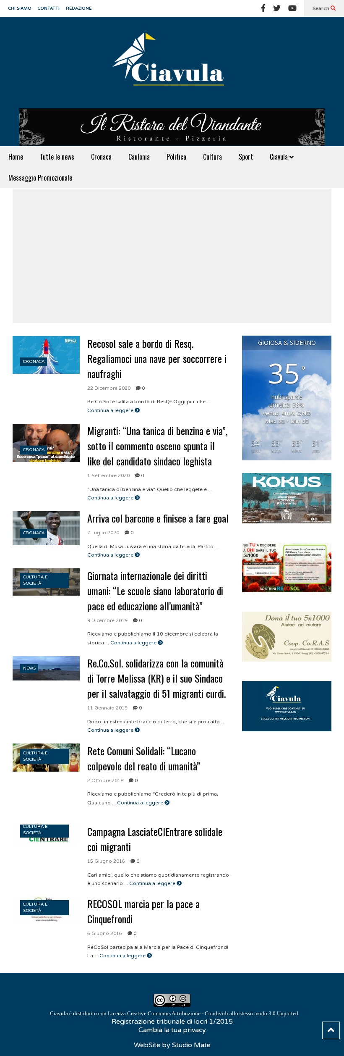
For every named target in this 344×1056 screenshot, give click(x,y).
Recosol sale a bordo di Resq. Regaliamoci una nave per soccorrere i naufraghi (157, 358)
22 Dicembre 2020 (108, 388)
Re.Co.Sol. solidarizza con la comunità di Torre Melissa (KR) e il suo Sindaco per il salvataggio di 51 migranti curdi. (156, 678)
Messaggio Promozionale (40, 178)
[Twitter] (277, 8)
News (29, 668)
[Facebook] (263, 8)
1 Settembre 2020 (108, 475)
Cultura (212, 157)
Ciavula (279, 157)
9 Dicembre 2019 (107, 620)
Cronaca (101, 157)
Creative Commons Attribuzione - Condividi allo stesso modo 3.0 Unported (212, 1013)
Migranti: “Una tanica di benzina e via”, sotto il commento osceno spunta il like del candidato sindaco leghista (157, 445)
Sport (246, 157)
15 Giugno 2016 (106, 861)
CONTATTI (49, 8)
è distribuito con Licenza (174, 1013)
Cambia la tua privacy (172, 1030)
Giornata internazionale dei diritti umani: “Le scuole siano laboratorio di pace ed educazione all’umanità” (155, 590)
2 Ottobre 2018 (105, 780)
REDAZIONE (78, 8)
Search (322, 8)
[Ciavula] (172, 62)
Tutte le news (57, 157)
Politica (176, 157)
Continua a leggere (111, 410)
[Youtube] (292, 8)
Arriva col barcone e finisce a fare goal (158, 517)
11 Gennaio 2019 (107, 708)
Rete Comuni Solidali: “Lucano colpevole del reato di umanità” (143, 758)
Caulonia (139, 157)
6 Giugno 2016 (104, 933)
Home (15, 157)
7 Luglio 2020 (103, 533)
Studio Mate (191, 1045)
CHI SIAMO (19, 8)
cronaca (33, 361)
